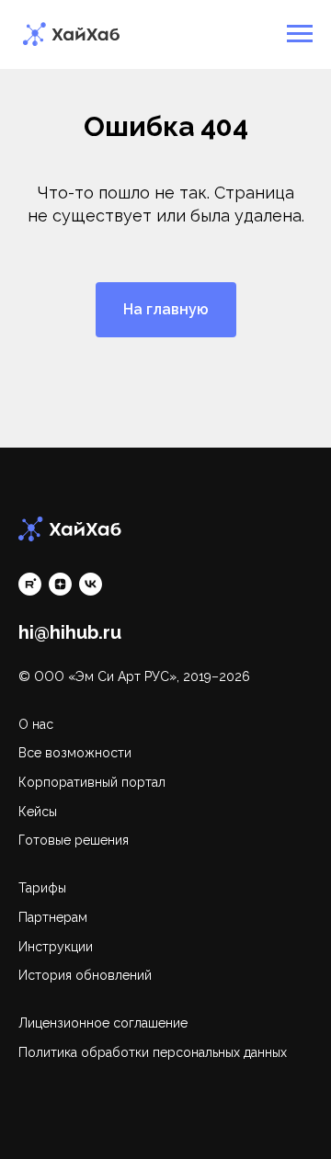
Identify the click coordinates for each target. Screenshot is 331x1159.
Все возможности (74, 752)
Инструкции (55, 946)
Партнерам (52, 917)
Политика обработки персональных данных (152, 1052)
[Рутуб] (29, 584)
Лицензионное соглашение (103, 1023)
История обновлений (85, 975)
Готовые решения (73, 840)
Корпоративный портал (92, 782)
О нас (35, 724)
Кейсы (37, 811)
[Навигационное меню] (300, 34)
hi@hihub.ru (69, 632)
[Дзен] (60, 584)
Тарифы (42, 888)
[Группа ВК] (90, 584)
